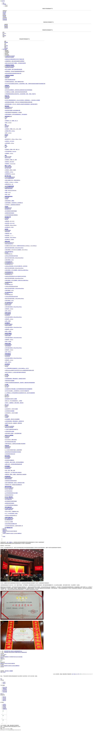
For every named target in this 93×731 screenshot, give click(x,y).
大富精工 (4, 13)
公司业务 (4, 4)
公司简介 (4, 533)
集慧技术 (4, 35)
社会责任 (11, 533)
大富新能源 (5, 19)
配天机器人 (7, 670)
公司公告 (8, 531)
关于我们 (4, 532)
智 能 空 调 (5, 18)
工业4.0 (1, 654)
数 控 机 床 (16, 656)
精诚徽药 (11, 670)
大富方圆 (4, 11)
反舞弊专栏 (19, 533)
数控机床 (5, 690)
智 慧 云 (4, 33)
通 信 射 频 (2, 656)
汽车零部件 (11, 656)
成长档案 (6, 45)
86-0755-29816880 (6, 728)
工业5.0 (4, 654)
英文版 (4, 536)
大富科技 (4, 16)
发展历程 (8, 533)
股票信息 (4, 531)
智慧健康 (6, 42)
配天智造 (6, 25)
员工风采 (15, 533)
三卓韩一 (4, 14)
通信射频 (5, 687)
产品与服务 (5, 49)
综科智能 (6, 27)
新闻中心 (4, 528)
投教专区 (15, 531)
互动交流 (11, 531)
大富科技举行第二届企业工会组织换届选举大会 (13, 651)
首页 (3, 2)
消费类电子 (7, 656)
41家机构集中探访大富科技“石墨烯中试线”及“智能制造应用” (15, 652)
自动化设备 (20, 656)
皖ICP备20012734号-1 (76, 674)
